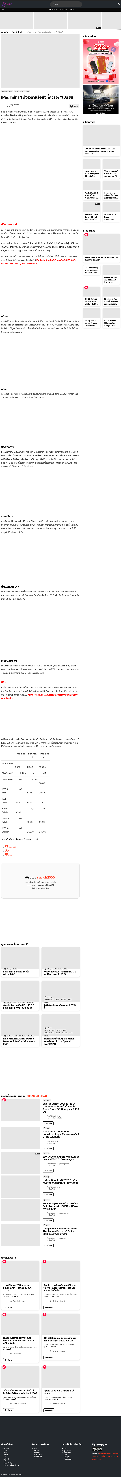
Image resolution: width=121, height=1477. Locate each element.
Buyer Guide (57, 968)
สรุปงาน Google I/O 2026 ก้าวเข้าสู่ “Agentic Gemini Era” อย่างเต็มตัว (60, 1181)
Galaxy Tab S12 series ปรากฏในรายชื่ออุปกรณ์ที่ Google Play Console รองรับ (91, 323)
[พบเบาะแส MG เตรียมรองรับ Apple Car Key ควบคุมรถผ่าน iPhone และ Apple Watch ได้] (101, 135)
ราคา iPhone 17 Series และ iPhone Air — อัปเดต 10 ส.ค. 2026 (17, 1288)
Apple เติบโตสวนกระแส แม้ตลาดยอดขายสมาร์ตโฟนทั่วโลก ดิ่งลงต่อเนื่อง (91, 195)
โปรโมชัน (36, 1451)
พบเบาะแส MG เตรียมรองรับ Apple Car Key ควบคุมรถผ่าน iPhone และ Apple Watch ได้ (100, 151)
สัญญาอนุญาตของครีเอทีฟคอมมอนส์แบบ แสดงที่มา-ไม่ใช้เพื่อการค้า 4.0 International (105, 1456)
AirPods (6, 1459)
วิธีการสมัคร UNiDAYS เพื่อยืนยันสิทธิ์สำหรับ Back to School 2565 (20, 1392)
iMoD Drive (53, 10)
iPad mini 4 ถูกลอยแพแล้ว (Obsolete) (16, 973)
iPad (65, 968)
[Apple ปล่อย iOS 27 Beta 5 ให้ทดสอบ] (61, 1377)
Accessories (48, 999)
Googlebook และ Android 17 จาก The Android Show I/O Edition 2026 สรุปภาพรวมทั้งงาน (60, 1231)
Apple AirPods (49, 1030)
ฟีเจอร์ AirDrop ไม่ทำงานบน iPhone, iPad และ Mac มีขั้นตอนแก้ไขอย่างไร (19, 1341)
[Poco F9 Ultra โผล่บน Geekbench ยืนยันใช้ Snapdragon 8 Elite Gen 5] (111, 207)
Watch (6, 1455)
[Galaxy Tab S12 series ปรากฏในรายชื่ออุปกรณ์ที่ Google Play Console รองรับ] (91, 313)
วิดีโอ (35, 1448)
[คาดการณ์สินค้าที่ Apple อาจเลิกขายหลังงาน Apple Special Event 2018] (61, 1025)
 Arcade (67, 1451)
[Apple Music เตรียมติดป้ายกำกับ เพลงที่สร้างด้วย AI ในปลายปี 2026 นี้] (111, 185)
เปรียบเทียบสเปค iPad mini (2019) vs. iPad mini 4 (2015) (60, 973)
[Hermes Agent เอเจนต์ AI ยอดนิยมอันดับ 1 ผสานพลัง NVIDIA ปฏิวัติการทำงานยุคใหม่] (20, 1210)
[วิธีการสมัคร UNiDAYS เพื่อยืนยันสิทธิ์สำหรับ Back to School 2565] (20, 1377)
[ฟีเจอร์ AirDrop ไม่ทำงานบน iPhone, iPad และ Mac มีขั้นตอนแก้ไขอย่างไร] (20, 1324)
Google (67, 1457)
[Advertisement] (40, 199)
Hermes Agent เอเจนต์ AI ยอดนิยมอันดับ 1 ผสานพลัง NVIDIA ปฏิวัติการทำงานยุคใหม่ (60, 1206)
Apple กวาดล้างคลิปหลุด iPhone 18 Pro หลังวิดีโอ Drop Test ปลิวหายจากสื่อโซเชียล (59, 1288)
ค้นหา (54, 4)
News (15, 968)
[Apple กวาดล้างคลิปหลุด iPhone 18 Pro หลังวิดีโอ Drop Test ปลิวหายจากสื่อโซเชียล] (61, 1271)
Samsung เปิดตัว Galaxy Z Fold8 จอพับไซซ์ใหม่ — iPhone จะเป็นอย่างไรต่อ (91, 217)
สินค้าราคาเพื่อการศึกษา (11, 1465)
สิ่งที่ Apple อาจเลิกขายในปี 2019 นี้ (59, 1006)
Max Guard (63, 10)
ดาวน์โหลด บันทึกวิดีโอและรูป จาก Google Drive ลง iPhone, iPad (111, 323)
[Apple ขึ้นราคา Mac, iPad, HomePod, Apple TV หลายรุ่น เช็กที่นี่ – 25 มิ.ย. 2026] (50, 20)
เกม (65, 1448)
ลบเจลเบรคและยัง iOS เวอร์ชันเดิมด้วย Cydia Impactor (110, 280)
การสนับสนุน (38, 1455)
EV (5, 1461)
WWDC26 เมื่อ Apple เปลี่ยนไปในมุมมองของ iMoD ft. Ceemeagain (84, 26)
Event (58, 1033)
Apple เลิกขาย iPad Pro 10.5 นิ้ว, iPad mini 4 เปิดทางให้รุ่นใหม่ (19, 1006)
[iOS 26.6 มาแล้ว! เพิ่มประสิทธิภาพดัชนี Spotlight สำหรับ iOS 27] (61, 1324)
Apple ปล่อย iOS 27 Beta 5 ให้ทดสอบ (58, 1392)
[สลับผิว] (119, 4)
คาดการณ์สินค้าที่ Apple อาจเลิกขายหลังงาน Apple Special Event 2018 (59, 1041)
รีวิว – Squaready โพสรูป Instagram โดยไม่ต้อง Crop (92, 270)
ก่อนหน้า (1, 21)
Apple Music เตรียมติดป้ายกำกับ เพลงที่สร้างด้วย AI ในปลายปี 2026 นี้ (111, 195)
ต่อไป (120, 21)
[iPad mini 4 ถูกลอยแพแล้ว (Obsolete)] (20, 958)
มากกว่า (15, 1296)
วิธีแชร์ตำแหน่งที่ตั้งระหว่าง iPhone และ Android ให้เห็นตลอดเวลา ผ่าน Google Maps (111, 173)
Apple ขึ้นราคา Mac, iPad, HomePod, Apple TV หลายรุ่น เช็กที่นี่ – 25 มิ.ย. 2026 (50, 25)
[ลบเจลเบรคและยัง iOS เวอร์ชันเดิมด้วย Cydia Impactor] (111, 270)
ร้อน (4, 1099)
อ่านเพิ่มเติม (48, 1123)
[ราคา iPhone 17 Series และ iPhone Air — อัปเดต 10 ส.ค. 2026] (20, 1271)
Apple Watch (49, 1033)
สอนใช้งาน (37, 1453)
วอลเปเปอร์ (67, 1453)
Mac (69, 999)
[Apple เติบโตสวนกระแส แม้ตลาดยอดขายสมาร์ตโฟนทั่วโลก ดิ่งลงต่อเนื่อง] (91, 185)
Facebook (68, 1459)
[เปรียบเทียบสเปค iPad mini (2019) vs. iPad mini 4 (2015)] (61, 958)
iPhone (63, 999)
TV (5, 1457)
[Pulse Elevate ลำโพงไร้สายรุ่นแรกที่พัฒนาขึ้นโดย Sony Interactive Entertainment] (91, 164)
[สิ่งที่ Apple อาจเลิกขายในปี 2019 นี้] (61, 991)
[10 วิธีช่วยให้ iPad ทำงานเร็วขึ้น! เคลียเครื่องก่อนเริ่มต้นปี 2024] (111, 292)
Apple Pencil (61, 1030)
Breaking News (37, 1096)
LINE (65, 1455)
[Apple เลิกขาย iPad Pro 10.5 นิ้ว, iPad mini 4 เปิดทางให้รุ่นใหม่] (20, 991)
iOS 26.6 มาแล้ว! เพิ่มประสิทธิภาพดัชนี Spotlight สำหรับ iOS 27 (59, 1339)
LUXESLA (72, 10)
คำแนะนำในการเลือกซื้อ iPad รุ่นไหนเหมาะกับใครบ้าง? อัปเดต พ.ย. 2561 (19, 1041)
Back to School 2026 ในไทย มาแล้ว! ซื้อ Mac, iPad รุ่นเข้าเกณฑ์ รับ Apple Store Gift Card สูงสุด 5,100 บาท (16, 25)
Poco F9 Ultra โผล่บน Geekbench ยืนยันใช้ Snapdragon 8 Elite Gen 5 (110, 217)
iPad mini (21, 1002)
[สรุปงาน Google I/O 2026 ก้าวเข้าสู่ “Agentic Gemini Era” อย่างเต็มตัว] (20, 1186)
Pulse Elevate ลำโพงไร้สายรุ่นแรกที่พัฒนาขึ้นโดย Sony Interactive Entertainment (92, 173)
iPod (71, 1033)
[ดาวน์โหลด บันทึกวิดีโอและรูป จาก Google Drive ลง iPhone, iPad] (111, 313)
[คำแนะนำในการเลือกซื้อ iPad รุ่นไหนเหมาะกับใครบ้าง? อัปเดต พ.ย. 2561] (20, 1025)
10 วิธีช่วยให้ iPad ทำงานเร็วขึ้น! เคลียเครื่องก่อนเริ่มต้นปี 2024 (111, 301)
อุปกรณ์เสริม (8, 1463)
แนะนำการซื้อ (38, 1457)
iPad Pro (30, 1002)
